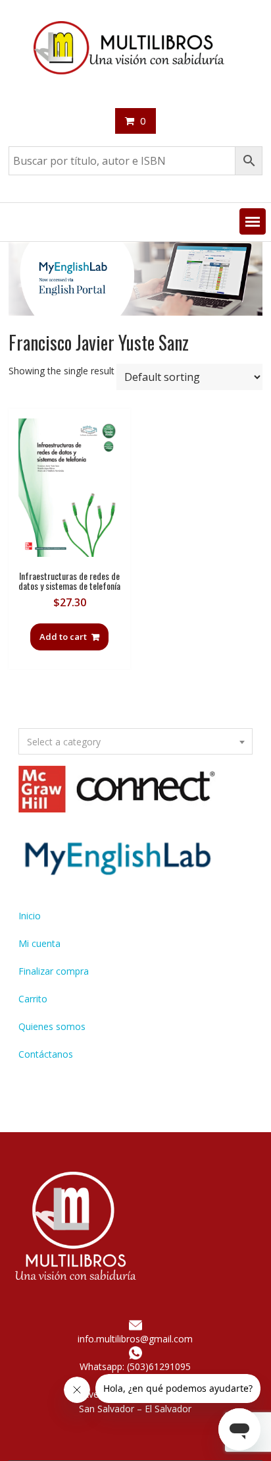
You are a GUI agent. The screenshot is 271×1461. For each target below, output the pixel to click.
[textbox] (135, 742)
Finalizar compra (53, 971)
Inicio (29, 915)
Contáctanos (45, 1054)
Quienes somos (52, 1026)
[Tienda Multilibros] (135, 312)
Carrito (32, 998)
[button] (252, 221)
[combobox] (135, 741)
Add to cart (63, 637)
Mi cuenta (39, 943)
